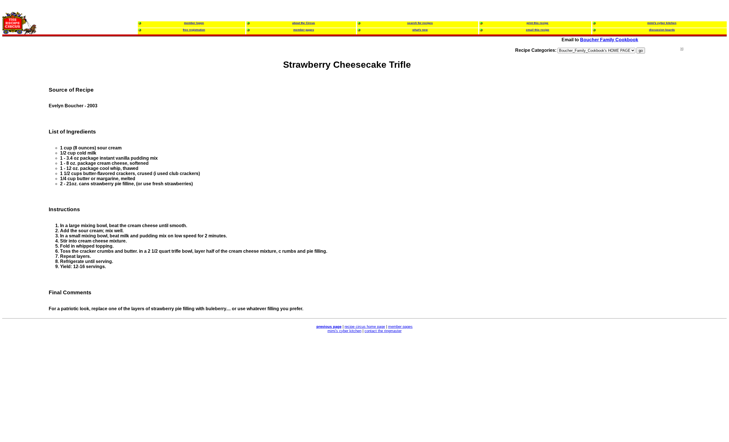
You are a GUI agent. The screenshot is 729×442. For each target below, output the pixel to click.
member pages (400, 326)
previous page (328, 326)
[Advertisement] (703, 156)
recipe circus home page (365, 326)
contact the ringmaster (383, 331)
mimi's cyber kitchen (344, 331)
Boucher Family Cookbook (609, 39)
